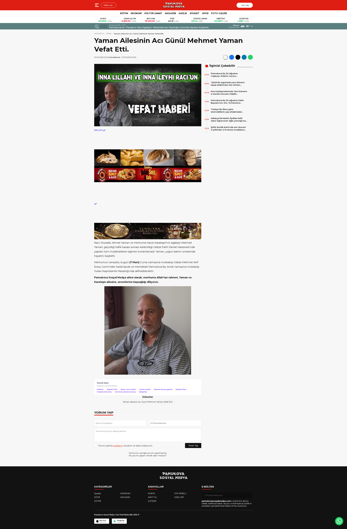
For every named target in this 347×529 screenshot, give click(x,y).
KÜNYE (151, 493)
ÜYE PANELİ (180, 493)
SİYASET (194, 13)
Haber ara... (108, 5)
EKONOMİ (136, 13)
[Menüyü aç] (97, 5)
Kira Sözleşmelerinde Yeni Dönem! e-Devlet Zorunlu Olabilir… (229, 92)
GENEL (109, 33)
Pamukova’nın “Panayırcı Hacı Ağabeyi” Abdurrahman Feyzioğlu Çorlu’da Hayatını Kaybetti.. (159, 27)
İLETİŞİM (152, 501)
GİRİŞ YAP (179, 497)
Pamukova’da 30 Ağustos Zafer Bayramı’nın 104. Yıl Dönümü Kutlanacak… (227, 101)
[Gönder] (250, 495)
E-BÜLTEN (208, 486)
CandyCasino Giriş (104, 392)
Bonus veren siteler (128, 389)
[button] (102, 26)
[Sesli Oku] (225, 57)
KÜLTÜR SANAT (153, 13)
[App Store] (101, 521)
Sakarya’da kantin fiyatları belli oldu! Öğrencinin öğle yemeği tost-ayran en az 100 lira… (229, 119)
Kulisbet (100, 389)
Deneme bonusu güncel (163, 389)
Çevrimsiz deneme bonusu (125, 392)
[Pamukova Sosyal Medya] (174, 5)
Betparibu (143, 392)
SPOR (205, 13)
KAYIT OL (152, 497)
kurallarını (118, 445)
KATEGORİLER (103, 486)
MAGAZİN (170, 13)
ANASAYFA (99, 33)
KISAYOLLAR (156, 486)
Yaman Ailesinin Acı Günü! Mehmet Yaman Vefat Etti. (148, 402)
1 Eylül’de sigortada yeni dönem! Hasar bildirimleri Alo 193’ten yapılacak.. (228, 83)
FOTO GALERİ (219, 13)
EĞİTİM (124, 13)
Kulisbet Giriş (112, 389)
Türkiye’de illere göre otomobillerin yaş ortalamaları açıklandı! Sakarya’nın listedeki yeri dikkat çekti (229, 110)
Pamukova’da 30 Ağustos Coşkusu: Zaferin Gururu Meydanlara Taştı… (224, 74)
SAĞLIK (183, 13)
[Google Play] (119, 521)
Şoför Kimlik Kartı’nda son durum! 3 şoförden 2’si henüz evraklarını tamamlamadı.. (228, 128)
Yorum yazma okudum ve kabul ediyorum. (125, 445)
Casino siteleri (145, 389)
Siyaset (97, 493)
